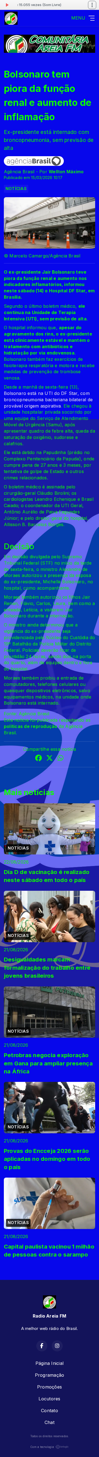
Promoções (49, 1387)
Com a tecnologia (42, 1446)
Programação (49, 1375)
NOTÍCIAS (16, 188)
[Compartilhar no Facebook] (38, 759)
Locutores (49, 1398)
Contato (49, 1410)
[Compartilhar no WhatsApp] (60, 759)
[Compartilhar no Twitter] (49, 759)
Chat (49, 1422)
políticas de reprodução (30, 726)
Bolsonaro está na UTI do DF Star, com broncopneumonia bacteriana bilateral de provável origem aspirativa (48, 400)
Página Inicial (49, 1363)
